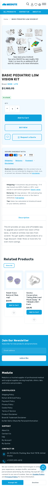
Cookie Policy (7, 408)
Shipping (8, 160)
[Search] (28, 4)
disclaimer (36, 173)
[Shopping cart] (39, 4)
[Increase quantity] (17, 107)
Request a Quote (28, 137)
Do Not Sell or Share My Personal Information (20, 421)
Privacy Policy (7, 405)
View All (9, 265)
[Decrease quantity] (7, 107)
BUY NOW (23, 128)
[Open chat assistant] (43, 467)
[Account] (32, 4)
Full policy (19, 198)
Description (24, 218)
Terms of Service (9, 411)
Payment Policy (8, 401)
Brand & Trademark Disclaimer (14, 418)
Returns (18, 160)
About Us (37, 12)
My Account (6, 440)
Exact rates (36, 189)
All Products (9, 12)
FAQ (3, 437)
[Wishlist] (35, 4)
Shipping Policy (8, 395)
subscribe (24, 358)
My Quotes (6, 444)
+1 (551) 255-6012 (14, 460)
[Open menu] (44, 4)
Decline (35, 482)
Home (6, 19)
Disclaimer (9, 163)
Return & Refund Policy (11, 398)
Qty (6, 103)
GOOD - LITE (12, 84)
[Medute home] (10, 4)
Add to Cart (14, 305)
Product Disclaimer (9, 414)
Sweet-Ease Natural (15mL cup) (12, 295)
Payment (29, 160)
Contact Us (24, 12)
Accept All (12, 482)
